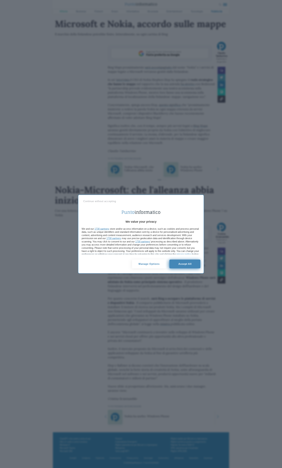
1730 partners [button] (101, 228)
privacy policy (184, 254)
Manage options (149, 263)
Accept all (185, 263)
